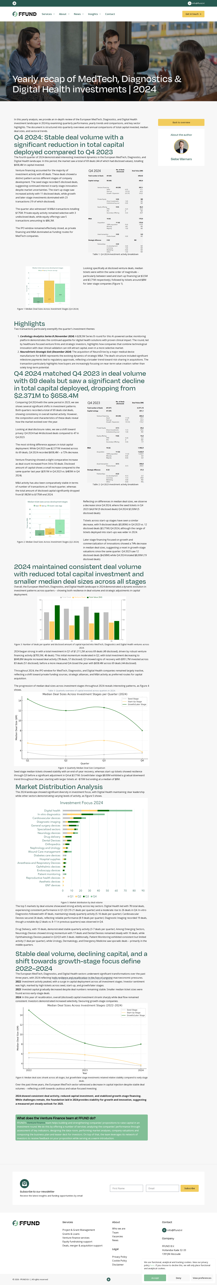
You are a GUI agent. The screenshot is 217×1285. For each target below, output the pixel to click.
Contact (110, 14)
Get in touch (192, 13)
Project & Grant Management (78, 1230)
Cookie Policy (119, 1260)
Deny (178, 1277)
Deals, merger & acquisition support (82, 1245)
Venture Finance (36, 1122)
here (152, 1265)
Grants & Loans (71, 1234)
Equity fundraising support (77, 1241)
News (77, 14)
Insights (93, 14)
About (62, 14)
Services (47, 14)
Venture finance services (75, 1237)
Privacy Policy (119, 1256)
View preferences (202, 1277)
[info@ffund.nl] (189, 3)
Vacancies (117, 1236)
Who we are (118, 1228)
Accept (155, 1277)
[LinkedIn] (14, 3)
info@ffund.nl (198, 3)
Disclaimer (118, 1264)
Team (115, 1232)
